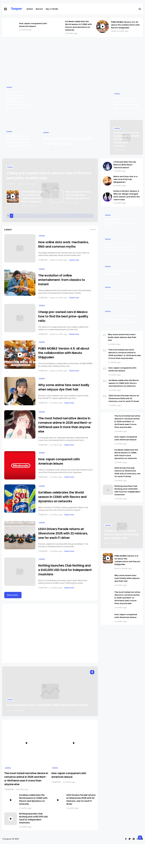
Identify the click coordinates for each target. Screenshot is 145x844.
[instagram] (137, 838)
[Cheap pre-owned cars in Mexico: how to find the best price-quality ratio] (19, 318)
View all (93, 229)
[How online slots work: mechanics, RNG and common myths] (19, 248)
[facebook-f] (125, 838)
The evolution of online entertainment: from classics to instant (61, 279)
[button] (5, 9)
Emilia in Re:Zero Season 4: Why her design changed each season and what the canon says (126, 195)
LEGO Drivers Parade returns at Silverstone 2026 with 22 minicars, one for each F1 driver (63, 533)
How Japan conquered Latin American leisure (33, 25)
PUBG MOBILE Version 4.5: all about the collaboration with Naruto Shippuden (125, 25)
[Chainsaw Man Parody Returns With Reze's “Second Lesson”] (107, 166)
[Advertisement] (72, 59)
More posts (12, 595)
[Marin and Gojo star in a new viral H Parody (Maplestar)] (107, 181)
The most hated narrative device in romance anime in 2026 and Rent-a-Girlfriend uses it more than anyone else (124, 354)
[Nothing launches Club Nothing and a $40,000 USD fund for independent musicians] (19, 571)
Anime (29, 9)
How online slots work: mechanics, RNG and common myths (47, 705)
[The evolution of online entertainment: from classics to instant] (19, 281)
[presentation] (8, 216)
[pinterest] (134, 838)
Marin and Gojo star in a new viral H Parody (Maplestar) (125, 179)
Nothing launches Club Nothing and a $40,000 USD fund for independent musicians (126, 139)
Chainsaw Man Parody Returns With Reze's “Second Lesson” (124, 165)
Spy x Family (52, 9)
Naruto (39, 9)
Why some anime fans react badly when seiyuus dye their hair (78, 195)
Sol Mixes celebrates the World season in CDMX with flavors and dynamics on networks (78, 25)
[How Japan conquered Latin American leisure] (10, 26)
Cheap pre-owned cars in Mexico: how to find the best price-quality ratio (63, 316)
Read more (74, 260)
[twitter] (130, 838)
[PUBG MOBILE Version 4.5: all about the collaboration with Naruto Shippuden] (102, 26)
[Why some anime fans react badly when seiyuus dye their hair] (57, 196)
